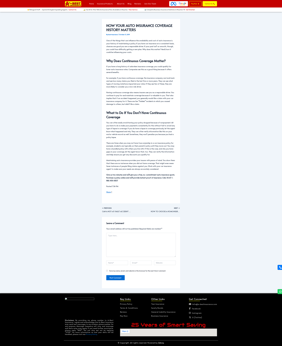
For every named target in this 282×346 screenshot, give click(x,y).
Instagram (197, 313)
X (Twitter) (197, 317)
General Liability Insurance (163, 312)
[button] (105, 3)
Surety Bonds (157, 308)
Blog (129, 4)
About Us (121, 4)
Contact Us (68, 10)
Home (91, 4)
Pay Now (124, 316)
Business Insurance (159, 316)
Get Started (186, 10)
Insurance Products (105, 4)
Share (108, 192)
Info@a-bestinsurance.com (204, 304)
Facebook (196, 308)
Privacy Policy (91, 334)
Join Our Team (150, 4)
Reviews (138, 4)
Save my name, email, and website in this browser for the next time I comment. (137, 271)
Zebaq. (161, 342)
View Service (128, 10)
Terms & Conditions (129, 308)
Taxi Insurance (157, 304)
